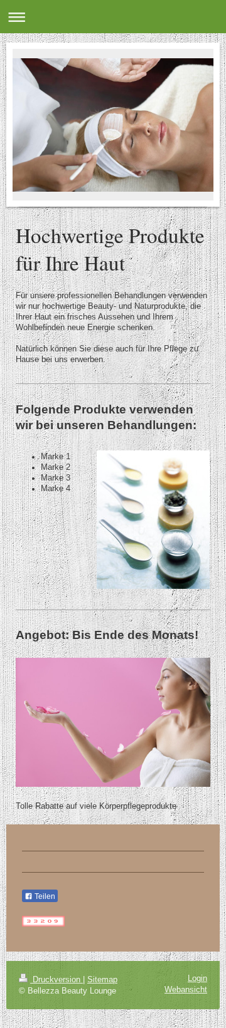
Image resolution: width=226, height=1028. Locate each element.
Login (197, 978)
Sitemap (102, 979)
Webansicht (185, 989)
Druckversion (56, 979)
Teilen (44, 896)
